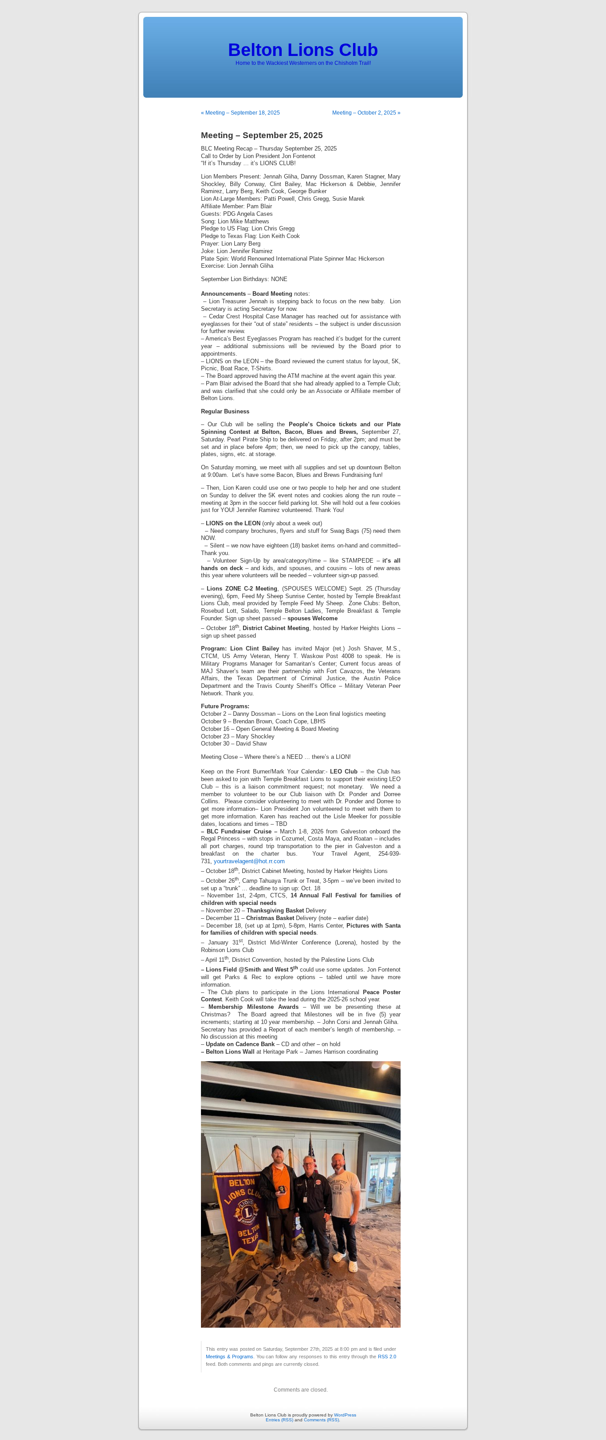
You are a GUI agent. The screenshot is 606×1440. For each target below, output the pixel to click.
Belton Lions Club (303, 50)
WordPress (345, 1414)
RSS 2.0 (387, 1356)
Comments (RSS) (321, 1419)
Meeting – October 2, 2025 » (366, 113)
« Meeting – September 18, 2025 (240, 113)
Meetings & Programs (229, 1356)
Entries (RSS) (279, 1419)
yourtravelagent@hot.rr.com (249, 861)
